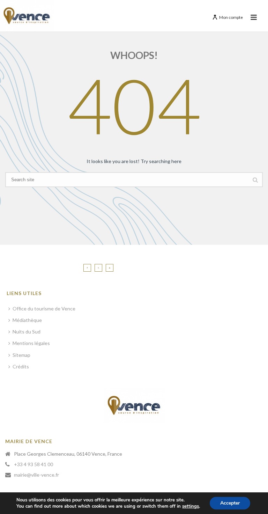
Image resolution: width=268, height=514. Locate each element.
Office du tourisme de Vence (44, 308)
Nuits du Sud (26, 332)
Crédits (21, 366)
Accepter (230, 503)
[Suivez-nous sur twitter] (98, 268)
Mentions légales (31, 343)
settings (190, 506)
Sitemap (21, 355)
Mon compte (231, 17)
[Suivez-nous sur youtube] (109, 268)
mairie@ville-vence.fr (36, 475)
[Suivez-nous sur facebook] (87, 268)
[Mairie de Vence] (27, 15)
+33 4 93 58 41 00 (33, 464)
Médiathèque (27, 320)
